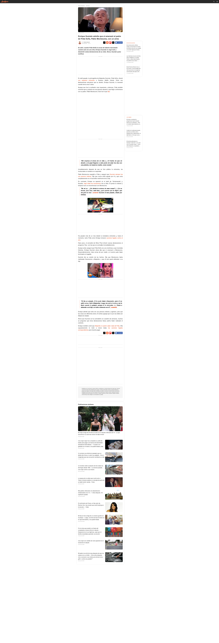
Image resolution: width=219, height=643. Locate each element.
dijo (109, 91)
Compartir (120, 42)
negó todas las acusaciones (92, 183)
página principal (81, 5)
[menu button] (217, 2)
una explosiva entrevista (86, 80)
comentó (95, 193)
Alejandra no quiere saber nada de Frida (107, 326)
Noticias (88, 5)
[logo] (4, 2)
